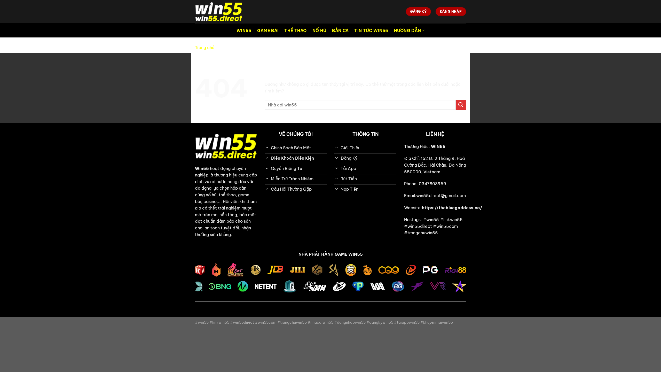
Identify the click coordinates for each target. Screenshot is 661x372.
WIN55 (244, 30)
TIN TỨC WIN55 (371, 30)
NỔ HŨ (319, 30)
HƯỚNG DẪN (407, 30)
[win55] (221, 11)
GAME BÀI (268, 30)
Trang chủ (204, 47)
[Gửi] (461, 105)
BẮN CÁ (340, 30)
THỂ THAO (295, 30)
